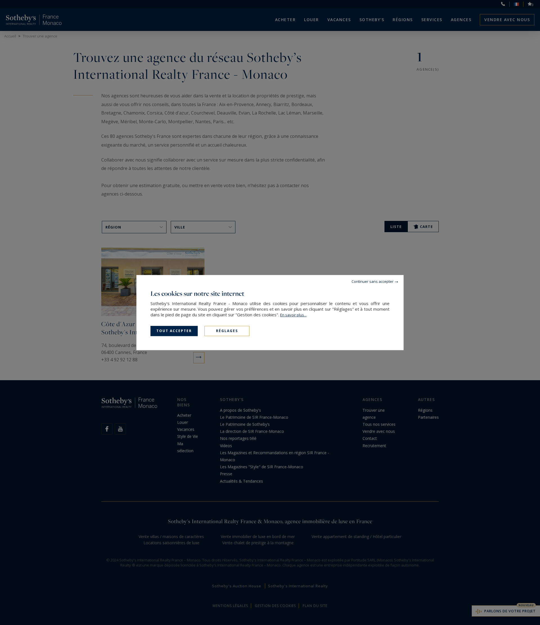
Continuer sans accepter (372, 281)
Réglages (227, 330)
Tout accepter (174, 330)
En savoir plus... (293, 314)
